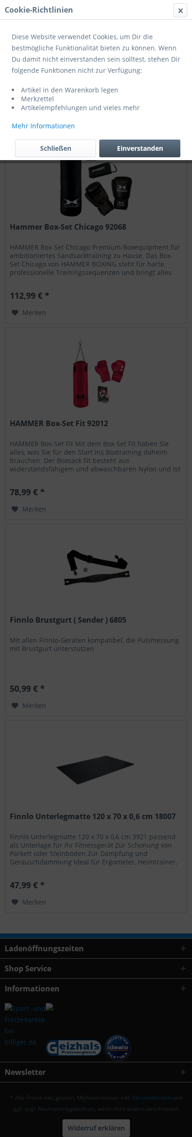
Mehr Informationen (43, 125)
